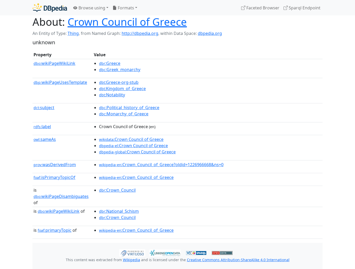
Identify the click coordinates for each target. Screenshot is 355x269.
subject (44, 107)
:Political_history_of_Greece (129, 107)
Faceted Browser (262, 8)
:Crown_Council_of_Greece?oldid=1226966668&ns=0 (161, 164)
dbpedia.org (210, 33)
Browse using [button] (91, 8)
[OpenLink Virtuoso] (132, 252)
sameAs (45, 139)
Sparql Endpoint (304, 8)
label (42, 126)
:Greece (109, 63)
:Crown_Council (117, 190)
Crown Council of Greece (127, 22)
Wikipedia (131, 259)
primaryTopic (54, 230)
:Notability (112, 95)
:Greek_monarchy (119, 69)
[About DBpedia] (49, 7)
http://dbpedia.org (140, 33)
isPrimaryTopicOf (54, 177)
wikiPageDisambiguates (61, 196)
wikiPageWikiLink (54, 63)
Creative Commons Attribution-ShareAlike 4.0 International (238, 259)
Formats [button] (125, 8)
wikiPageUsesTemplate (60, 82)
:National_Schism (119, 211)
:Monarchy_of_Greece (123, 114)
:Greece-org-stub (119, 82)
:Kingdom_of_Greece (122, 88)
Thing (73, 33)
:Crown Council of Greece (131, 139)
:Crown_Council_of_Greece (136, 177)
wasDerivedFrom (55, 164)
